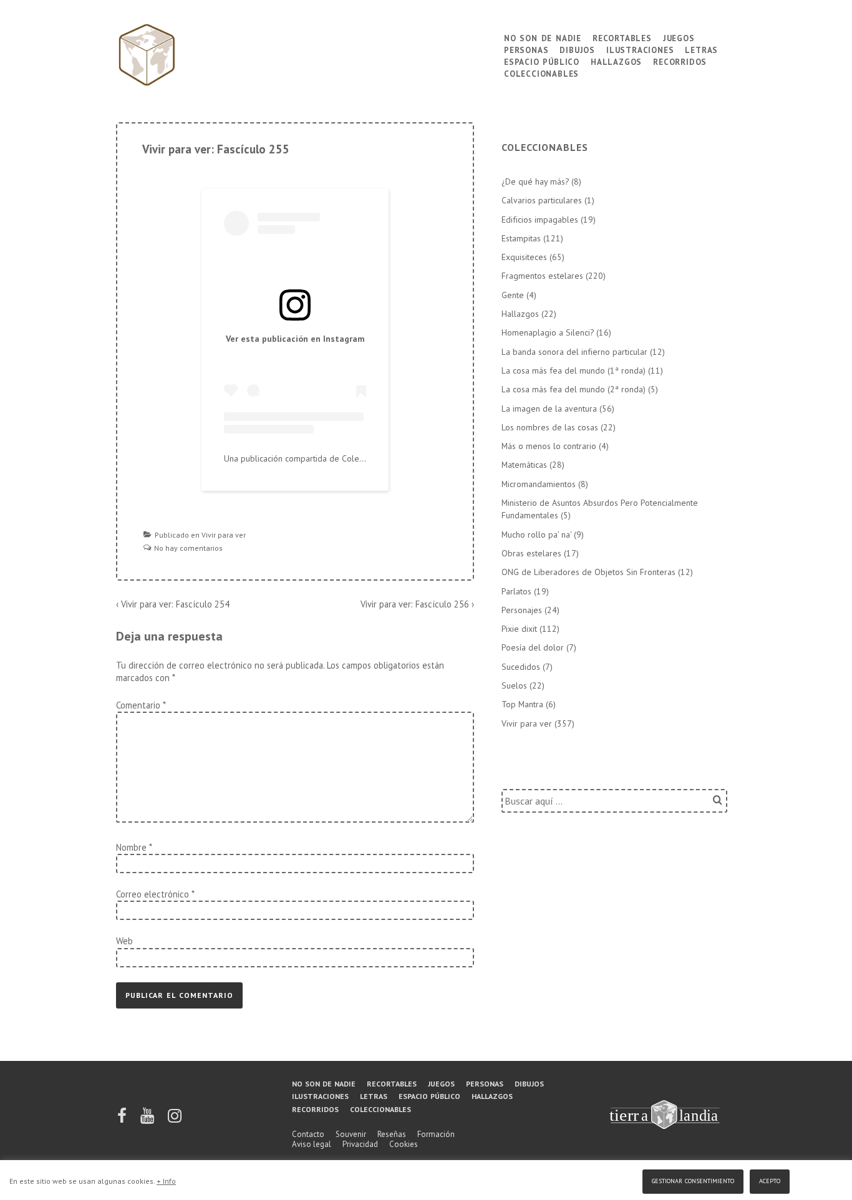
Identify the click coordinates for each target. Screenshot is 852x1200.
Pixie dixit (519, 628)
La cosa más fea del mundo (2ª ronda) (573, 389)
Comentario (140, 705)
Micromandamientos (538, 484)
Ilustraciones (640, 49)
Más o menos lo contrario (548, 446)
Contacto (308, 1134)
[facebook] (123, 1120)
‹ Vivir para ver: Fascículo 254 (173, 604)
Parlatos (516, 591)
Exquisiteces (524, 257)
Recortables (622, 37)
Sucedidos (520, 666)
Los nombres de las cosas (549, 427)
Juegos (679, 37)
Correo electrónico (152, 894)
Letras (701, 49)
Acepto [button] (769, 1180)
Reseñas (391, 1134)
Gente (512, 295)
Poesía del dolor (532, 647)
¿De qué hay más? (535, 181)
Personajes (521, 610)
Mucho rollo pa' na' (536, 534)
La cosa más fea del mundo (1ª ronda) (573, 370)
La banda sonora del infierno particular (574, 351)
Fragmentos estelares (542, 275)
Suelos (514, 685)
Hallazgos (616, 61)
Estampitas (521, 238)
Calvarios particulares (541, 200)
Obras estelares (531, 553)
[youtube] (148, 1120)
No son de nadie (542, 37)
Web (124, 941)
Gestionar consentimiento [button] (693, 1180)
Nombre (131, 847)
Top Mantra (522, 704)
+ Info (166, 1181)
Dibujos (577, 49)
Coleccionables (541, 73)
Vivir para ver (223, 535)
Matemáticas (524, 464)
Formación (436, 1134)
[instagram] (175, 1120)
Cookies (403, 1144)
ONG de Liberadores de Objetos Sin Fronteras (588, 572)
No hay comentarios (188, 548)
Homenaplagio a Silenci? (547, 332)
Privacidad (360, 1144)
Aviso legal (311, 1144)
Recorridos (680, 61)
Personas (526, 49)
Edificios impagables (539, 219)
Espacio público (541, 61)
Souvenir (351, 1134)
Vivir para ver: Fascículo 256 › (417, 604)
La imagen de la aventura (549, 408)
